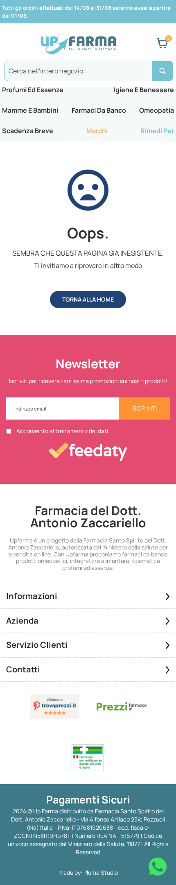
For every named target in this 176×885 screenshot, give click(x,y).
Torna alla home (88, 299)
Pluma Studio (100, 872)
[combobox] (88, 71)
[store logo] (78, 43)
